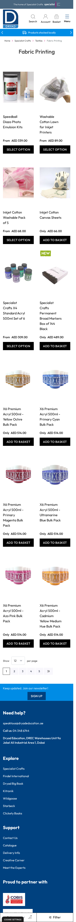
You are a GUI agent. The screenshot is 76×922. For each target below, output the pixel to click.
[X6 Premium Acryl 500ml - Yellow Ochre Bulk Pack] (18, 379)
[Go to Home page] (10, 18)
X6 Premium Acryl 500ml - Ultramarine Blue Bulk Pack (50, 512)
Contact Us (10, 838)
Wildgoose (10, 798)
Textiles (38, 40)
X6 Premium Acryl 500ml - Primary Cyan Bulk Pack (50, 417)
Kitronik (8, 791)
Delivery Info (11, 853)
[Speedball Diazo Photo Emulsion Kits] (18, 87)
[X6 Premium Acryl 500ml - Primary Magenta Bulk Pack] (18, 475)
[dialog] (13, 919)
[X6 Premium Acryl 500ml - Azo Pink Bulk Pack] (18, 576)
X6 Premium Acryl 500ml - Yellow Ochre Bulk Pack (13, 417)
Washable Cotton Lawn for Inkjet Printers (49, 124)
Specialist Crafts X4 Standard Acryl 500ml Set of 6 (14, 311)
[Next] (48, 671)
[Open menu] (67, 16)
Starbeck (9, 806)
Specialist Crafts (23, 40)
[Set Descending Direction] (29, 917)
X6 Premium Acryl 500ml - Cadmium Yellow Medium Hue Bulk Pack (50, 615)
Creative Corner (14, 860)
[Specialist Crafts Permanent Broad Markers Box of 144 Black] (55, 273)
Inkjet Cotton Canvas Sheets (50, 215)
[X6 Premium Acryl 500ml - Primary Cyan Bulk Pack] (55, 379)
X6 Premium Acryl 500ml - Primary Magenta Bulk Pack (13, 515)
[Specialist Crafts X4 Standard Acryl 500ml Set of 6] (18, 273)
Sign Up (37, 696)
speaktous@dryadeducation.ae (23, 723)
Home (7, 40)
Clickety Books (12, 813)
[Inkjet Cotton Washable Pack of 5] (18, 183)
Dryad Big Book (13, 783)
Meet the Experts (14, 868)
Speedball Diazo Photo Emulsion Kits (13, 121)
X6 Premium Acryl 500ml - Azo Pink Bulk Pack (13, 613)
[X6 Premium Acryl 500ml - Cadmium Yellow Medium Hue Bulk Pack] (55, 576)
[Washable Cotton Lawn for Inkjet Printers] (55, 87)
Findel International (16, 776)
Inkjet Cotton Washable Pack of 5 (14, 217)
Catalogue (10, 845)
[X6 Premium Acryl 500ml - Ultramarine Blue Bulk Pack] (55, 475)
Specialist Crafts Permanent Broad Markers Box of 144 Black (51, 316)
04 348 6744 (21, 730)
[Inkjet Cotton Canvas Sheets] (55, 183)
